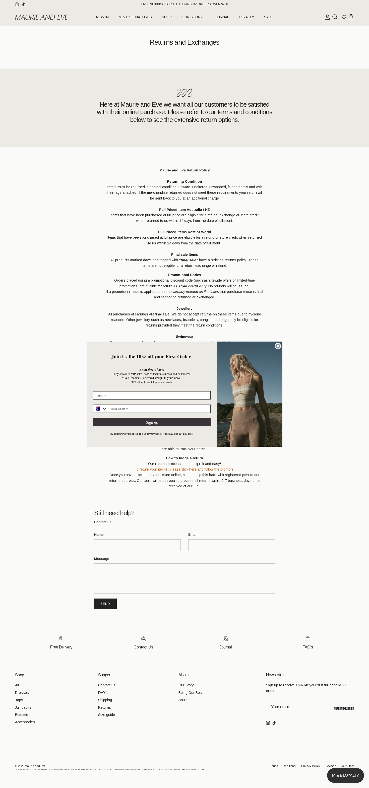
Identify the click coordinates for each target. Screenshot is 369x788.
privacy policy (154, 433)
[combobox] (100, 409)
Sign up (152, 422)
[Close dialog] (277, 346)
